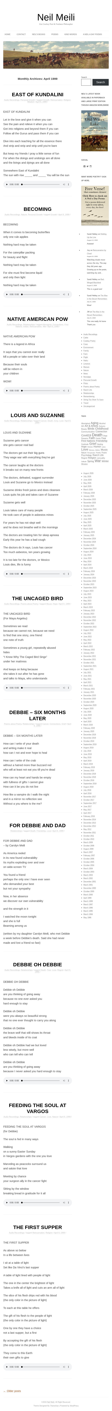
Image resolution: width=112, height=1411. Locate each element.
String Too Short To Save (93, 400)
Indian (26, 326)
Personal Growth (27, 100)
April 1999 (87, 898)
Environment (88, 347)
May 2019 (87, 757)
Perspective (91, 453)
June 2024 (87, 558)
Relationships (29, 324)
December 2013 (89, 823)
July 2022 (87, 633)
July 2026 (87, 476)
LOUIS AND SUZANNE (38, 415)
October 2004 (88, 865)
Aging (94, 423)
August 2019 (88, 748)
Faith (92, 438)
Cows (85, 344)
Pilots (85, 383)
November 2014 (89, 819)
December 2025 (89, 499)
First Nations (88, 440)
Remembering (88, 396)
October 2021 (88, 663)
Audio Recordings (11, 100)
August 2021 (88, 669)
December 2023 (89, 578)
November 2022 (89, 620)
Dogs (105, 436)
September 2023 (89, 588)
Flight (85, 357)
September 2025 (89, 509)
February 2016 (89, 816)
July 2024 (87, 555)
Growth (46, 100)
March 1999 (88, 901)
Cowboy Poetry (89, 341)
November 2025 (89, 503)
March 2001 (88, 885)
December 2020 (89, 695)
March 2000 (88, 895)
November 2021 (89, 659)
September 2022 (89, 627)
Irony (56, 421)
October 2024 (88, 545)
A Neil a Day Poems (92, 34)
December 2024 (89, 539)
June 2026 (87, 480)
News (85, 374)
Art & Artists (91, 425)
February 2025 (89, 532)
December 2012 (89, 826)
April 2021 (87, 682)
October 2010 (88, 839)
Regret (60, 970)
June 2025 (87, 519)
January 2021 (88, 692)
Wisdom (30, 102)
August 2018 (88, 787)
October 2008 (88, 846)
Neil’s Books (38, 34)
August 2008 (88, 849)
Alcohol (102, 423)
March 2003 (88, 875)
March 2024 (88, 568)
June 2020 (87, 715)
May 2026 (87, 483)
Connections (58, 324)
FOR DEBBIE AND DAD (38, 825)
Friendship (41, 831)
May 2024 (87, 561)
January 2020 (88, 731)
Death (50, 421)
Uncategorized (89, 406)
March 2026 (88, 490)
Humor (97, 446)
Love (61, 421)
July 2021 (87, 672)
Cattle (85, 338)
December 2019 (89, 735)
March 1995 (88, 911)
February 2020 (89, 728)
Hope (55, 604)
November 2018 (89, 777)
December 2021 (89, 656)
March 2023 (88, 607)
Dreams (84, 438)
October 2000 (88, 891)
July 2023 (87, 594)
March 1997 (88, 904)
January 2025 (88, 535)
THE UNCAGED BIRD (37, 598)
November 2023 (89, 581)
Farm (85, 354)
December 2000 (89, 888)
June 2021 (87, 676)
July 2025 (87, 516)
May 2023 (87, 601)
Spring (90, 461)
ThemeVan (54, 1406)
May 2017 (87, 810)
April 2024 (87, 565)
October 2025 (88, 506)
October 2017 (88, 800)
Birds (91, 428)
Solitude (83, 461)
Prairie (104, 453)
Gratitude (85, 444)
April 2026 (87, 486)
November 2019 (89, 738)
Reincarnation (57, 100)
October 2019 (88, 741)
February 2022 (89, 650)
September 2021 (89, 666)
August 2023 (88, 591)
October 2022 (88, 623)
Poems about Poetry (29, 604)
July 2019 (87, 751)
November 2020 (89, 699)
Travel (85, 403)
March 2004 (88, 868)
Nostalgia (87, 377)
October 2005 (88, 862)
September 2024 (89, 548)
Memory (92, 450)
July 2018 (87, 790)
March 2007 (88, 852)
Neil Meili (56, 17)
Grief (64, 724)
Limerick (86, 364)
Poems (54, 34)
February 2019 (89, 767)
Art (82, 426)
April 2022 (87, 643)
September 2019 (89, 744)
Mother (97, 450)
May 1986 (87, 917)
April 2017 (87, 813)
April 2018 (87, 793)
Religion (67, 100)
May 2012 (87, 829)
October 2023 (88, 584)
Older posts (12, 1390)
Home (7, 34)
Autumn (102, 426)
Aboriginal (47, 324)
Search (84, 77)
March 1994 (88, 914)
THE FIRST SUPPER (37, 1227)
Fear (49, 970)
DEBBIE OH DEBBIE (37, 964)
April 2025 (87, 525)
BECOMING (38, 209)
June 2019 (87, 754)
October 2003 (88, 872)
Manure (86, 367)
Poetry (98, 453)
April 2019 (87, 761)
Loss (104, 447)
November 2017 (89, 797)
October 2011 (88, 836)
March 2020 (88, 725)
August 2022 (88, 630)
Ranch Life (87, 390)
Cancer (43, 421)
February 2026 (89, 493)
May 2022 (87, 640)
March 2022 (88, 646)
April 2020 (87, 721)
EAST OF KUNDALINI (37, 94)
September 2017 (89, 803)
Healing (100, 444)
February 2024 (89, 571)
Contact (21, 34)
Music (104, 449)
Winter (105, 461)
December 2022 (89, 617)
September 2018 (89, 784)
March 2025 (88, 529)
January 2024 (88, 574)
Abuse (49, 604)
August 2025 (88, 512)
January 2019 (88, 770)
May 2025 (87, 522)
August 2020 (88, 708)
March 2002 (88, 878)
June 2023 (87, 597)
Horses (90, 447)
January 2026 (88, 496)
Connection (101, 431)
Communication (88, 432)
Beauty (84, 429)
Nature (24, 214)
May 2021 (87, 679)
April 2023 (87, 604)
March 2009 (88, 842)
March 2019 (88, 764)
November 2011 (89, 833)
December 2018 (89, 774)
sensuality (101, 458)
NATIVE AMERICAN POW (37, 319)
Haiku (85, 360)
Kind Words (70, 34)
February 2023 (89, 610)
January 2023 (88, 614)
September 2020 (89, 705)
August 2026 (88, 473)
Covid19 (86, 435)
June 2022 (87, 637)
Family (86, 351)
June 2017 (87, 806)
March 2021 (88, 686)
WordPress (74, 1406)
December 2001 (89, 882)
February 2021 (89, 689)
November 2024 (89, 542)
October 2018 (88, 780)
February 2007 (89, 855)
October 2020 (88, 702)
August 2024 (88, 552)
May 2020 (87, 718)
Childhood (101, 428)
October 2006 (88, 859)
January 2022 (88, 653)
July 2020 (87, 712)
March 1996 (88, 908)
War (44, 326)
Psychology (86, 455)
